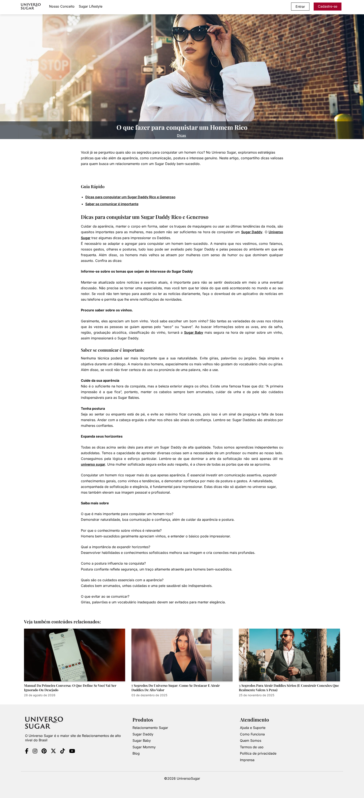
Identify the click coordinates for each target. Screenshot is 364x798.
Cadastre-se (327, 6)
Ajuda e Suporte (252, 728)
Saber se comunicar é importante (111, 204)
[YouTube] (72, 752)
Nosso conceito (62, 6)
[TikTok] (62, 752)
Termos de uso (252, 747)
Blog (136, 753)
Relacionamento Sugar (150, 728)
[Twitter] (53, 752)
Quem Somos (250, 740)
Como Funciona (252, 734)
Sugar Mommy (144, 747)
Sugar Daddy (251, 232)
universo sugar (93, 464)
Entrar (300, 6)
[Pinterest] (44, 752)
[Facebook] (26, 752)
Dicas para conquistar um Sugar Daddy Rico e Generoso (130, 197)
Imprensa (247, 760)
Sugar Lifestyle (90, 6)
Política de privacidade (258, 753)
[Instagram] (35, 752)
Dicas (181, 135)
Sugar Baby (193, 332)
